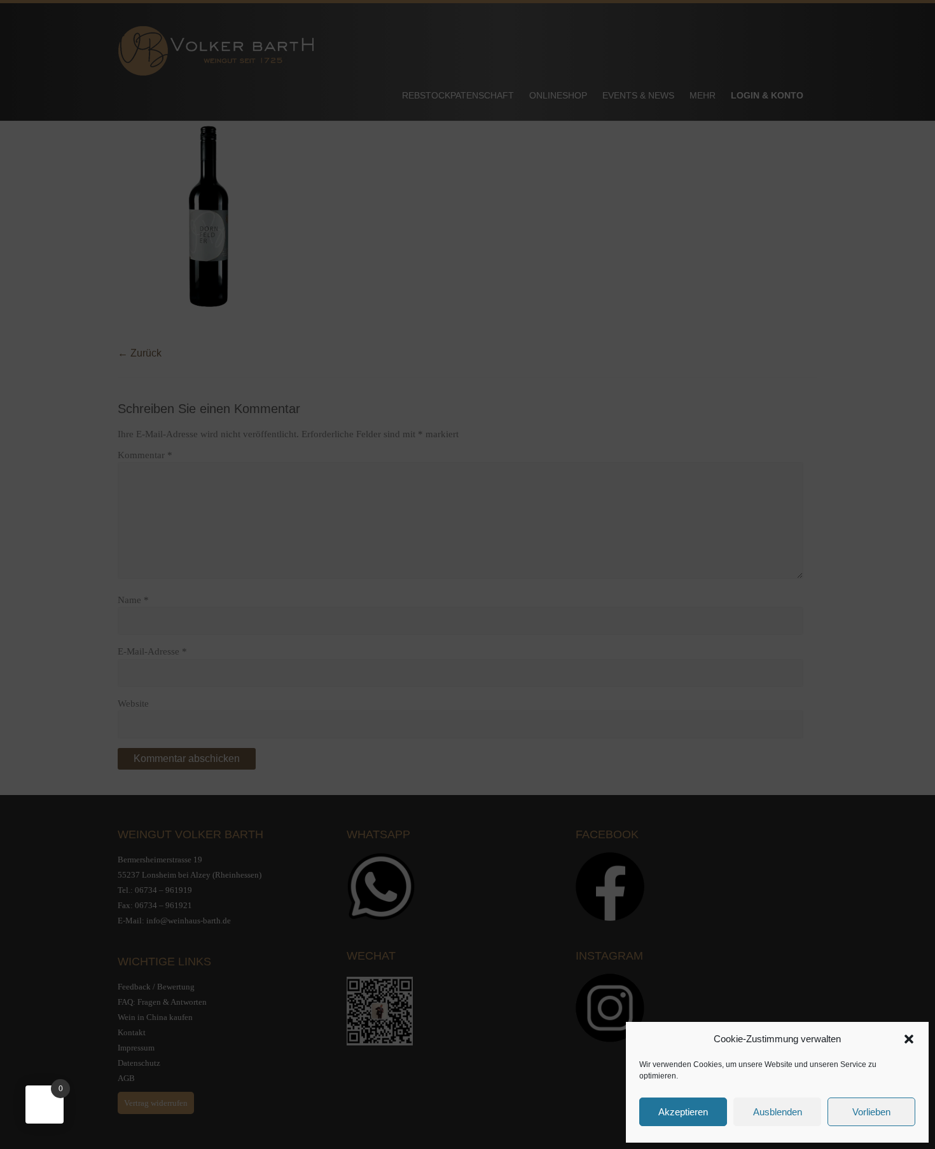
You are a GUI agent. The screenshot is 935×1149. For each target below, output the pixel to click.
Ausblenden (777, 1111)
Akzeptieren (683, 1111)
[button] (909, 1039)
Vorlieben (871, 1111)
